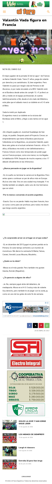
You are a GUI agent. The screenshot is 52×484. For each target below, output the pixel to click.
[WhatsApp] (46, 325)
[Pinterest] (41, 325)
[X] (35, 325)
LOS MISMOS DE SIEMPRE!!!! (31, 434)
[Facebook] (29, 325)
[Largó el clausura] (10, 451)
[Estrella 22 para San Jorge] (10, 464)
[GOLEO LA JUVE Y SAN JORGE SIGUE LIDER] (10, 425)
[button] (4, 11)
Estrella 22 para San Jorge (30, 461)
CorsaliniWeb (26, 476)
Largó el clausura (27, 447)
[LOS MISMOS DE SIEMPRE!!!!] (10, 438)
